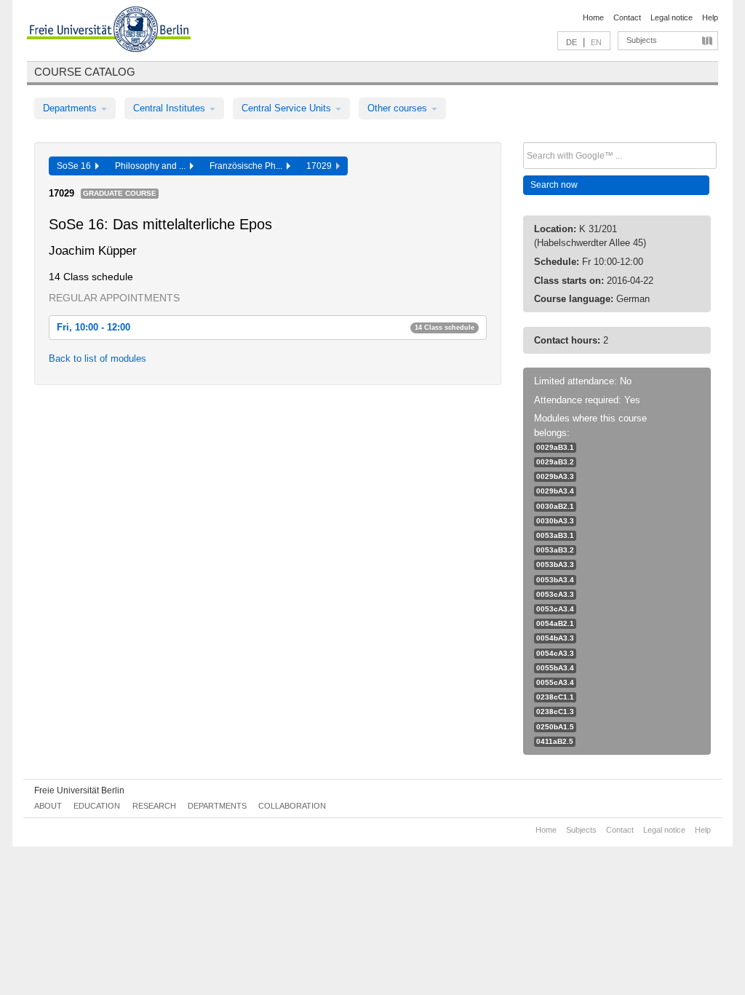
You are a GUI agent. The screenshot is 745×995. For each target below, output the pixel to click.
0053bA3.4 (555, 580)
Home (593, 17)
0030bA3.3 (555, 521)
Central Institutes (170, 108)
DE (571, 42)
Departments (71, 108)
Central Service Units (288, 108)
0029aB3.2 (555, 462)
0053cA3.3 (555, 594)
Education (96, 805)
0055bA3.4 (555, 668)
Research (154, 805)
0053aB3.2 (555, 550)
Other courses (398, 108)
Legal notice (671, 17)
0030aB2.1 (555, 506)
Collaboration (292, 805)
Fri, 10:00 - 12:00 (265, 327)
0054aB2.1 (555, 623)
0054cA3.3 (555, 653)
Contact (627, 17)
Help (710, 17)
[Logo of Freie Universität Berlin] (109, 31)
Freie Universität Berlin (79, 790)
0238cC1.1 (555, 697)
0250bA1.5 (555, 727)
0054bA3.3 (555, 638)
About (48, 805)
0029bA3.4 (555, 491)
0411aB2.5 (554, 741)
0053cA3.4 (555, 609)
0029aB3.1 (555, 447)
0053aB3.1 (555, 535)
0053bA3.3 (555, 564)
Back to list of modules (97, 358)
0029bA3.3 (555, 476)
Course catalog (84, 72)
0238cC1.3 (555, 711)
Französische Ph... (248, 166)
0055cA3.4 (555, 682)
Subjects (641, 40)
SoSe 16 (76, 166)
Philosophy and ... (152, 166)
